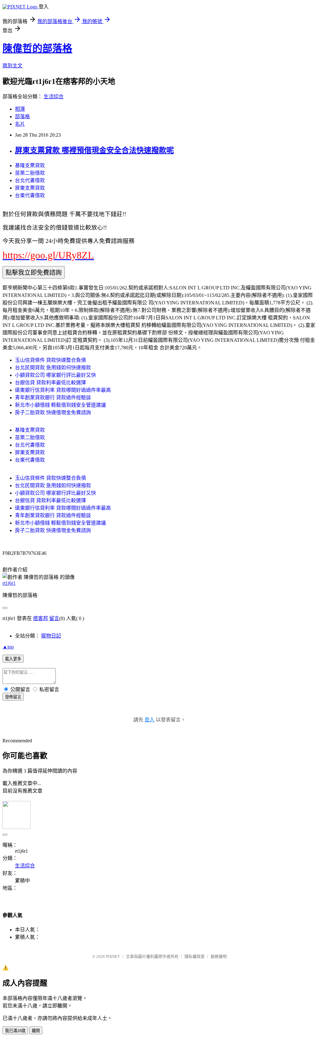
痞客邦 (40, 618)
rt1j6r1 (9, 583)
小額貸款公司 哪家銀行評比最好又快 (55, 375)
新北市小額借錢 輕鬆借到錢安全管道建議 (60, 405)
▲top (8, 646)
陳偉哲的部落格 (37, 48)
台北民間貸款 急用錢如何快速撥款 (53, 367)
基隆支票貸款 (30, 165)
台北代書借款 (30, 180)
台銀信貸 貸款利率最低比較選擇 (50, 382)
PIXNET (113, 956)
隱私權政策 (194, 956)
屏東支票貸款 (30, 188)
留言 (54, 618)
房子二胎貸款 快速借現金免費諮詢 (53, 412)
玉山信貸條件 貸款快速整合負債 (50, 360)
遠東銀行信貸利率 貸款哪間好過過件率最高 (63, 390)
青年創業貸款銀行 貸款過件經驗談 (53, 397)
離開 (36, 1030)
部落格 (22, 116)
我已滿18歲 (15, 1030)
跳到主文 (12, 65)
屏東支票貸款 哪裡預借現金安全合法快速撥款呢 (94, 150)
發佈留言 (13, 697)
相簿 (20, 109)
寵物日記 (51, 635)
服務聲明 (219, 956)
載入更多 (13, 659)
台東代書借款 (30, 195)
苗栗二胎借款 (30, 173)
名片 (20, 124)
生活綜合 (54, 96)
